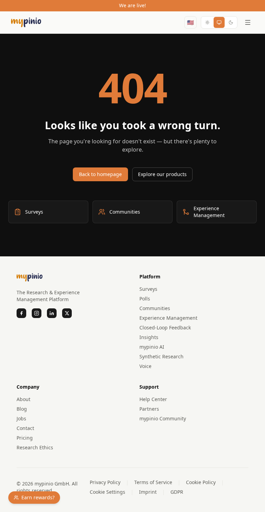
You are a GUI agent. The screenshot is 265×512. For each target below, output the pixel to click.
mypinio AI (151, 347)
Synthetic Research (161, 356)
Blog (22, 409)
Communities (154, 308)
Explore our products (162, 174)
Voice (145, 366)
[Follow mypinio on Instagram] (36, 313)
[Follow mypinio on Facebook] (21, 313)
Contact (25, 428)
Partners (149, 409)
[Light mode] (207, 22)
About (23, 399)
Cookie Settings (107, 492)
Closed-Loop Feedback (165, 327)
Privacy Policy (105, 482)
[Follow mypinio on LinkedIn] (52, 313)
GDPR (176, 492)
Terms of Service (153, 482)
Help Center (153, 399)
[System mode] (219, 22)
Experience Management (168, 318)
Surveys (148, 289)
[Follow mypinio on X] (67, 313)
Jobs (21, 418)
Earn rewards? (38, 497)
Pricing (25, 437)
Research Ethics (35, 447)
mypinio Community (162, 418)
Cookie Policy (201, 482)
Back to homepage (100, 174)
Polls (144, 298)
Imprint (148, 492)
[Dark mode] (230, 22)
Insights (148, 337)
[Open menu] (248, 22)
